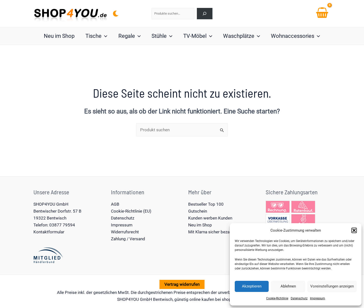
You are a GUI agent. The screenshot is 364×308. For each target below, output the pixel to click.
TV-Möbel (195, 36)
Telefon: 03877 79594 (54, 224)
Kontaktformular (48, 231)
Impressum (317, 298)
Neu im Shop (59, 36)
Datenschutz (299, 298)
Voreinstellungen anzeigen (332, 286)
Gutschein (197, 211)
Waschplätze (238, 36)
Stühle (159, 36)
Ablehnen (288, 286)
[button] (354, 230)
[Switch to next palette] (116, 14)
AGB (115, 204)
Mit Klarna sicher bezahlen (212, 231)
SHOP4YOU (128, 299)
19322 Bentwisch (49, 218)
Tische (93, 36)
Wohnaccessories (292, 36)
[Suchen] (204, 13)
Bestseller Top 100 (206, 204)
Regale (126, 36)
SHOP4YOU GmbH (50, 204)
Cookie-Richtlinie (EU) (131, 211)
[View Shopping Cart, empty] (322, 13)
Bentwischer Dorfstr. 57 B (57, 211)
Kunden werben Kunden (210, 218)
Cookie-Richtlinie (277, 298)
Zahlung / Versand (128, 238)
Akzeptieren (251, 286)
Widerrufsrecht (125, 231)
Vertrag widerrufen (182, 284)
